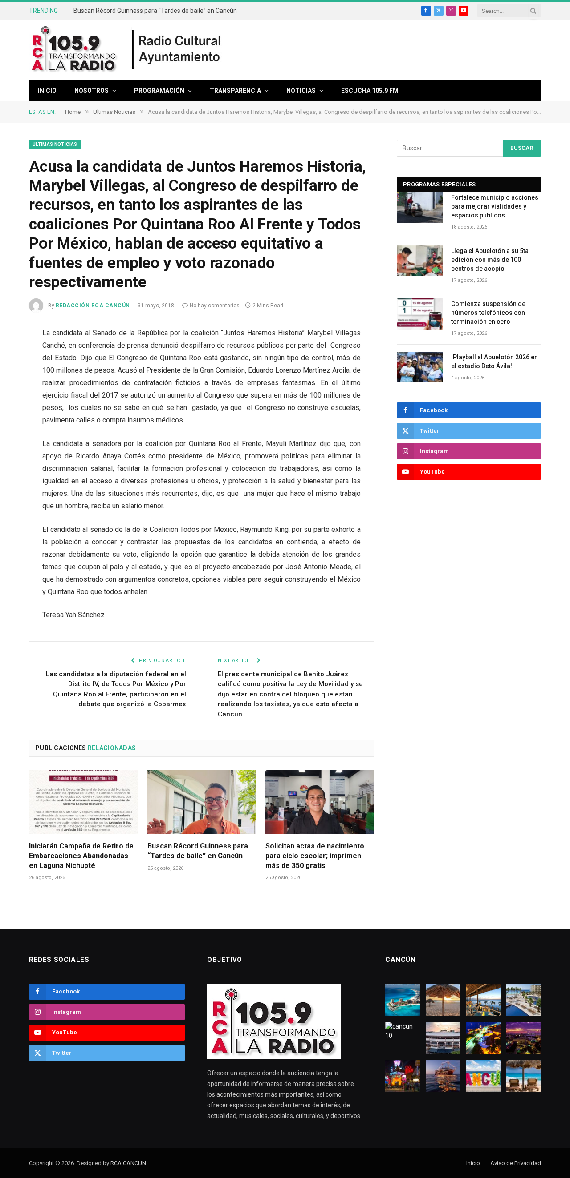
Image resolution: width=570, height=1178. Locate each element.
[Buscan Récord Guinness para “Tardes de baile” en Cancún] (201, 802)
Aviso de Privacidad (515, 1163)
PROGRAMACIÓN (159, 90)
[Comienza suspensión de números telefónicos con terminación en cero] (420, 313)
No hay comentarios (215, 305)
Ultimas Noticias (55, 144)
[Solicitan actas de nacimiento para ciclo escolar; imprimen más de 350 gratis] (319, 802)
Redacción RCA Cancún (93, 305)
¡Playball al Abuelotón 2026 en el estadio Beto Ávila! (494, 362)
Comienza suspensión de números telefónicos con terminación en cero (488, 312)
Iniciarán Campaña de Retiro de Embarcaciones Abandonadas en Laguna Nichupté (81, 856)
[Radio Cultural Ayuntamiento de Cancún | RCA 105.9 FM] (177, 50)
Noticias (301, 90)
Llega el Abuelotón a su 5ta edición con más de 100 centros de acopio (490, 259)
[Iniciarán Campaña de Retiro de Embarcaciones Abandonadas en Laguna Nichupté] (83, 802)
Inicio (47, 90)
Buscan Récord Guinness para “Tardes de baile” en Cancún (155, 10)
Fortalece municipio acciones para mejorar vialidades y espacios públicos (494, 206)
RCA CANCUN (128, 1163)
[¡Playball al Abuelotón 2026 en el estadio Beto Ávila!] (420, 367)
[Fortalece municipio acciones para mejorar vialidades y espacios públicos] (420, 207)
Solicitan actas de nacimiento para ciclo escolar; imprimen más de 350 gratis (314, 856)
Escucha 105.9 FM (370, 90)
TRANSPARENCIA (235, 90)
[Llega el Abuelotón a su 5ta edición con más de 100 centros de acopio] (420, 260)
